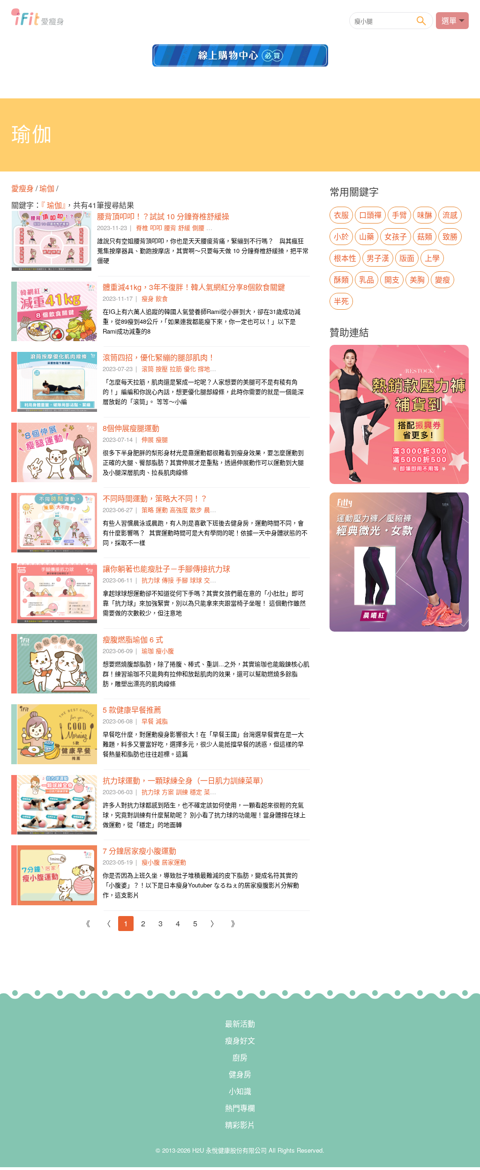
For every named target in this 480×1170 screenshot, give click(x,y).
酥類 (341, 279)
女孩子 (395, 236)
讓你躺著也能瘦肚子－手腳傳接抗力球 (166, 568)
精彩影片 (240, 1124)
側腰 (198, 227)
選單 (449, 20)
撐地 (204, 368)
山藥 (366, 236)
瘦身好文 (240, 1040)
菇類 (424, 236)
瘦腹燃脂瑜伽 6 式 (133, 639)
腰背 (170, 227)
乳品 (366, 279)
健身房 (240, 1074)
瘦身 (148, 298)
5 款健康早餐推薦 (132, 709)
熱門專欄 (240, 1108)
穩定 (196, 791)
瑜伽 (47, 188)
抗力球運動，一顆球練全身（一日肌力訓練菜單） (185, 780)
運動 (162, 509)
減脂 (162, 720)
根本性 (345, 258)
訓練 (182, 791)
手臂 (399, 214)
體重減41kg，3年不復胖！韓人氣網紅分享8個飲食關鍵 (194, 287)
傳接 (168, 579)
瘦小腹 (165, 650)
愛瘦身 (23, 188)
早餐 (148, 720)
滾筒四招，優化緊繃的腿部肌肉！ (159, 357)
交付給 (213, 579)
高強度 (179, 509)
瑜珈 (148, 650)
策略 (148, 509)
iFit (37, 19)
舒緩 (184, 227)
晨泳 (210, 509)
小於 (341, 236)
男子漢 (378, 258)
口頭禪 (370, 214)
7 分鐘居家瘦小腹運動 (139, 850)
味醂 (424, 214)
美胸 (417, 279)
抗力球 (151, 579)
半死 (341, 301)
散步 (196, 509)
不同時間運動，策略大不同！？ (155, 498)
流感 (450, 214)
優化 (190, 368)
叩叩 (156, 227)
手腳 (182, 579)
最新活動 (240, 1023)
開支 (391, 279)
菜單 (210, 791)
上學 (432, 258)
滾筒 (148, 368)
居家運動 (174, 861)
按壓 (162, 368)
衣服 (341, 214)
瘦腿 (162, 439)
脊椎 (142, 227)
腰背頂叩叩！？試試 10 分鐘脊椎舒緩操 (163, 216)
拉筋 (176, 368)
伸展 (148, 439)
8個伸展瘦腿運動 (131, 428)
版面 (406, 258)
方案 (168, 791)
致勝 (450, 236)
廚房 (240, 1057)
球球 (196, 579)
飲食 (162, 298)
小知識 (240, 1091)
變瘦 (442, 279)
